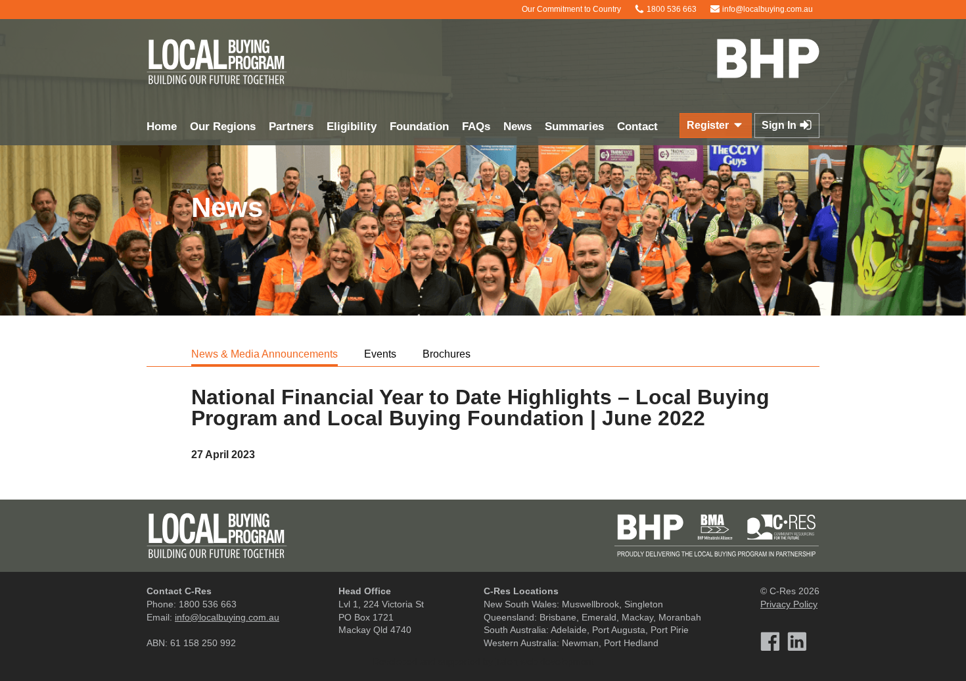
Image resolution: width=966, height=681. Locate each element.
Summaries (574, 126)
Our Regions (223, 126)
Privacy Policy (788, 604)
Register (709, 125)
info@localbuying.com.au (766, 9)
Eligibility (352, 126)
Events (380, 354)
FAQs (476, 126)
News (517, 126)
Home (162, 126)
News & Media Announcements (264, 354)
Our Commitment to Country (570, 9)
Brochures (447, 354)
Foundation (419, 126)
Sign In (780, 125)
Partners (291, 126)
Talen (506, 661)
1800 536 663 (671, 9)
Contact (637, 126)
